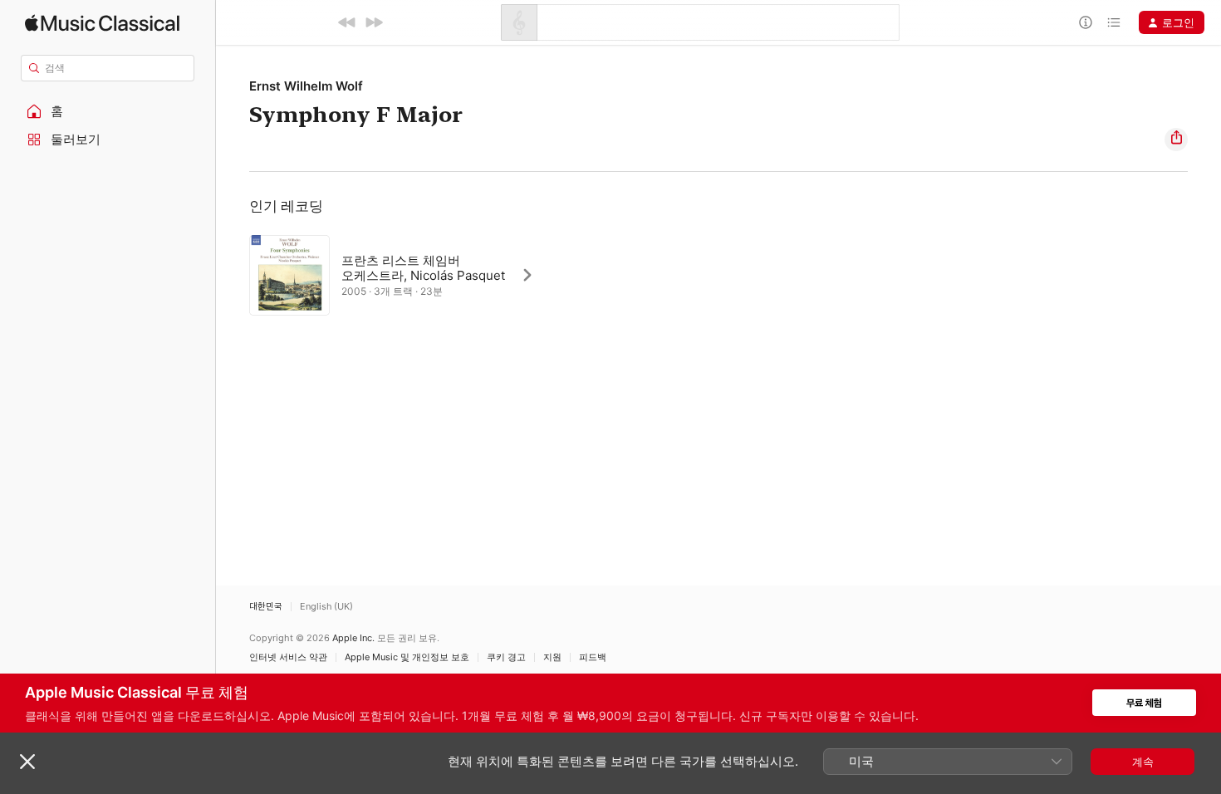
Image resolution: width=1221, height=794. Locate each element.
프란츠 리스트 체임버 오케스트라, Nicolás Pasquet (423, 267)
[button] (108, 111)
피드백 (592, 657)
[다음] (373, 22)
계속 (1143, 761)
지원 (552, 657)
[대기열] (1114, 22)
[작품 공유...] (1176, 139)
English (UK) (326, 606)
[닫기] (27, 761)
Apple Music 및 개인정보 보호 (407, 657)
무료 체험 (1144, 703)
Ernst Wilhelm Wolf (306, 86)
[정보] (1085, 22)
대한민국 (265, 606)
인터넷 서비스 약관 (288, 657)
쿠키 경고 (506, 657)
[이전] (347, 22)
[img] (102, 23)
